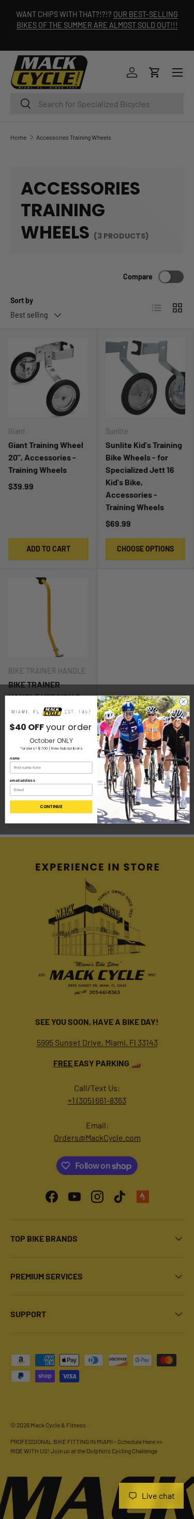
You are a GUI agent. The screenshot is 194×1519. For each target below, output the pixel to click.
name (15, 758)
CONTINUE (51, 807)
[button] (51, 712)
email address (22, 780)
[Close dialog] (183, 701)
